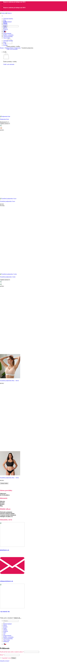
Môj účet (2, 501)
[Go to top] (20, 618)
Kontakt (5, 45)
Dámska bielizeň (9, 48)
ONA (4, 30)
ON (4, 32)
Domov (2, 48)
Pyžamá (5, 24)
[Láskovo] (6, 13)
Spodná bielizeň (7, 21)
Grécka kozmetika (8, 36)
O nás (4, 43)
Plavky (5, 23)
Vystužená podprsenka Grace (7, 201)
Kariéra (2, 504)
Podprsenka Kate (4, 119)
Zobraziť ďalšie (4, 483)
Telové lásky (6, 640)
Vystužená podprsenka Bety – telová (9, 380)
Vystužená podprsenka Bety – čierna (9, 477)
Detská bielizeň (7, 33)
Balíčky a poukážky (8, 35)
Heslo (2, 655)
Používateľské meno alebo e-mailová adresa (12, 652)
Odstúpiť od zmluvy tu (6, 516)
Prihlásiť (14, 658)
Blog (4, 20)
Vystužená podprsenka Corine (7, 277)
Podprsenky (17, 48)
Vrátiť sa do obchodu (12, 49)
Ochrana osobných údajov (7, 513)
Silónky (5, 27)
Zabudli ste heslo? (4, 661)
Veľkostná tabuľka (8, 18)
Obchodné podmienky (6, 512)
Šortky (5, 26)
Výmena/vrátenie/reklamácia (8, 515)
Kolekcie (5, 29)
